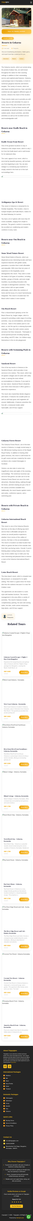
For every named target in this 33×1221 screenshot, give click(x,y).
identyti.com (20, 1217)
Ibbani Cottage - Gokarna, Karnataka (16, 796)
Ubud (7, 1081)
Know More (24, 672)
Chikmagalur (9, 1098)
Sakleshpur (9, 1100)
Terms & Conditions (11, 1123)
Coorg (7, 1103)
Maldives (8, 1075)
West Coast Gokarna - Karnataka (15, 704)
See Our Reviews (16, 1206)
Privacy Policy (9, 1125)
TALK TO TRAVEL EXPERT (16, 31)
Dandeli (8, 1106)
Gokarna (8, 1111)
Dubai (7, 1086)
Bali (7, 1078)
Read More (13, 1062)
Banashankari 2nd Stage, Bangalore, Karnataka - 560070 (16, 1147)
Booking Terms (10, 1120)
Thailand (8, 1089)
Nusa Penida (9, 1083)
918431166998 (10, 1143)
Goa (7, 1108)
